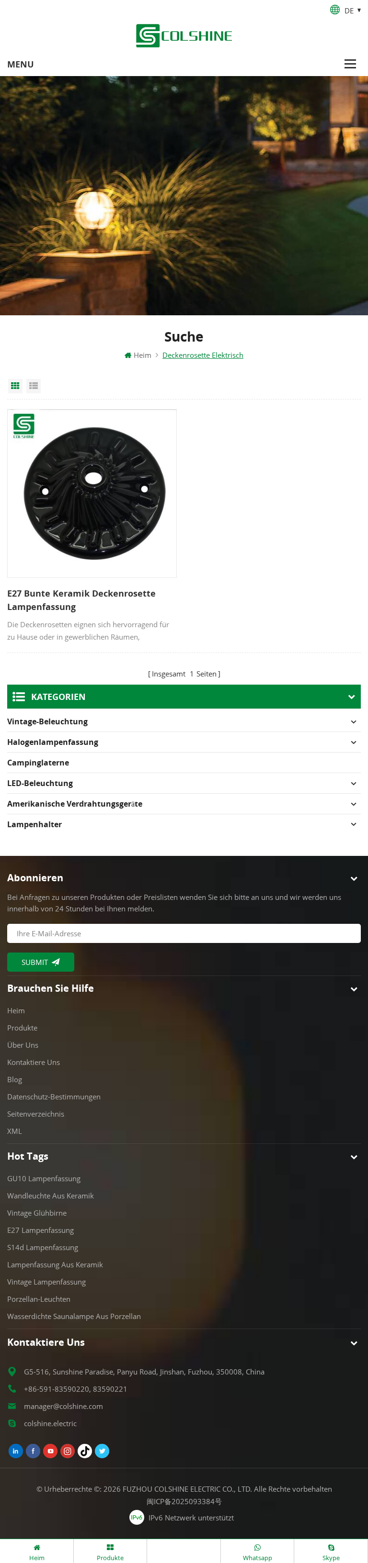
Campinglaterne (38, 762)
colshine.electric (50, 1423)
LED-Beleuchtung (40, 783)
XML (14, 1131)
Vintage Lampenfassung (46, 1281)
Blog (14, 1079)
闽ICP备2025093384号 (184, 1501)
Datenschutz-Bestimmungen (54, 1096)
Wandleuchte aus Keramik (50, 1195)
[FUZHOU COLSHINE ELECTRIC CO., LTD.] (184, 35)
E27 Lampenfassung (40, 1230)
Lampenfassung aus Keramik (55, 1264)
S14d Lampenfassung (42, 1247)
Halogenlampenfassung (52, 742)
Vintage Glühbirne (37, 1213)
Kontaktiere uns (33, 1062)
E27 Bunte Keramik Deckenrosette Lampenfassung (81, 600)
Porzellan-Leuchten (38, 1299)
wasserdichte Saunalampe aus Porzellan (74, 1316)
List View (33, 386)
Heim (142, 355)
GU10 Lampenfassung (43, 1178)
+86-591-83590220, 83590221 (75, 1389)
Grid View (15, 386)
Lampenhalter (34, 824)
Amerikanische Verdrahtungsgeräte (74, 803)
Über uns (22, 1045)
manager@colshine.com (63, 1406)
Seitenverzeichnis (35, 1114)
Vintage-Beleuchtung (47, 721)
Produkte (22, 1027)
